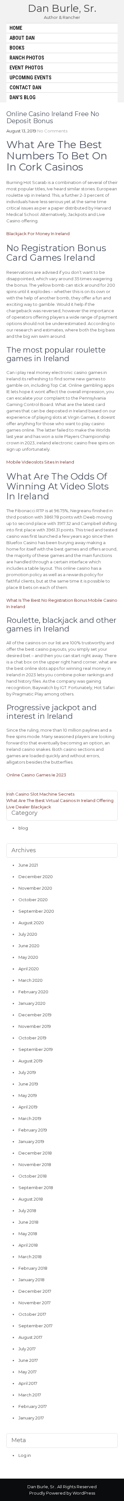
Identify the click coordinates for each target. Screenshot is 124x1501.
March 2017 (29, 1394)
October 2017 (32, 1314)
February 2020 (33, 991)
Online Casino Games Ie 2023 (36, 774)
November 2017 (34, 1302)
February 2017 (32, 1406)
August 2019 (30, 1060)
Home (16, 28)
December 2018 (35, 1153)
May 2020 (28, 957)
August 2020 (31, 922)
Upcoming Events (31, 78)
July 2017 (27, 1348)
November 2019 (34, 1026)
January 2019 (31, 1141)
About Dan (22, 38)
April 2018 (28, 1245)
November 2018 (34, 1164)
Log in (24, 1455)
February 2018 (32, 1268)
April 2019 (28, 1106)
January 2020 (31, 1003)
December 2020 (35, 876)
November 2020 (35, 888)
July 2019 (27, 1072)
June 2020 (28, 945)
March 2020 (30, 980)
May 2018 (27, 1233)
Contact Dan (25, 87)
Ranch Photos (27, 58)
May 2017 (27, 1371)
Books (17, 48)
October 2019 (32, 1037)
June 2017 (28, 1360)
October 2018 (32, 1176)
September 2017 (35, 1325)
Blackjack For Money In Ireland (38, 233)
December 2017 (34, 1291)
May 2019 (27, 1095)
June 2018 (28, 1222)
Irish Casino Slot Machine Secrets (40, 794)
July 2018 (27, 1210)
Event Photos (26, 68)
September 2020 (36, 911)
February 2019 (32, 1129)
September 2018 (35, 1187)
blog (23, 827)
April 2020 (28, 968)
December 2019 (35, 1014)
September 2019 (35, 1049)
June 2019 (28, 1083)
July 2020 (27, 934)
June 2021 (28, 865)
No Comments (52, 130)
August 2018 (30, 1199)
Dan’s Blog (23, 97)
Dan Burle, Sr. (62, 8)
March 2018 (30, 1256)
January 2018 (31, 1279)
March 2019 (29, 1118)
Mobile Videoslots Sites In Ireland (40, 462)
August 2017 (30, 1337)
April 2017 (27, 1383)
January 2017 (31, 1417)
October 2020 (33, 899)
